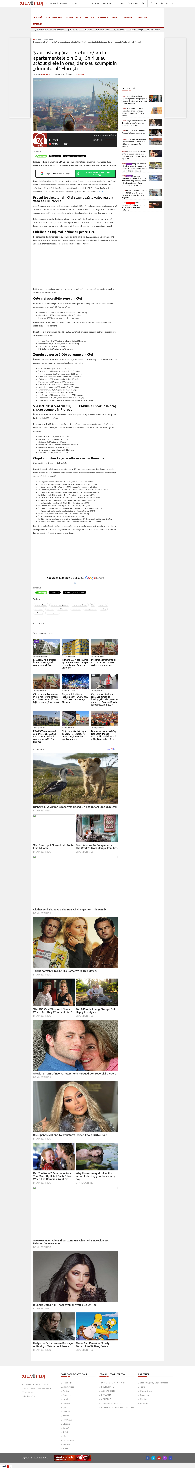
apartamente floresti (80, 605)
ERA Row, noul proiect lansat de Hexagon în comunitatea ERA (44, 662)
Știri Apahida (154, 30)
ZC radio (88, 30)
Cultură (65, 1428)
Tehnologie (67, 1382)
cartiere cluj (103, 605)
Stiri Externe (68, 1440)
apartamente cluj (41, 605)
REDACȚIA (106, 1395)
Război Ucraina (104, 30)
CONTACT (106, 1399)
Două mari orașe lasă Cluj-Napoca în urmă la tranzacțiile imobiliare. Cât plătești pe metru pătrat (104, 735)
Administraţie (73, 17)
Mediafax (144, 1399)
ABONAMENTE (108, 1391)
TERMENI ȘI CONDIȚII (111, 1403)
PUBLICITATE (107, 1387)
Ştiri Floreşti (138, 30)
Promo (65, 1448)
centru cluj (38, 609)
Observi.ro (145, 1395)
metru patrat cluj (90, 609)
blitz (101, 191)
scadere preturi (52, 613)
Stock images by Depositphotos (154, 1382)
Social (65, 1399)
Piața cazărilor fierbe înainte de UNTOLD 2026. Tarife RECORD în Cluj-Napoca (75, 698)
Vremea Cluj (121, 30)
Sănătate (142, 17)
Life (64, 1436)
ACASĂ (38, 17)
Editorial (66, 1444)
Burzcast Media (107, 1463)
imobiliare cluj (62, 609)
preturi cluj (39, 613)
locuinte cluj (76, 609)
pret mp (103, 609)
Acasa (38, 39)
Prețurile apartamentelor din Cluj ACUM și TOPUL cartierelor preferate (103, 662)
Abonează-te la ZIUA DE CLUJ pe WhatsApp (97, 173)
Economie (103, 17)
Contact (120, 3)
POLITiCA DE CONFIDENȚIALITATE (117, 1407)
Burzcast (95, 1463)
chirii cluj (50, 609)
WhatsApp (133, 3)
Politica (65, 1391)
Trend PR (144, 1387)
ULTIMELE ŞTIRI (55, 17)
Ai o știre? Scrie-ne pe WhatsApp (50, 30)
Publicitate (108, 3)
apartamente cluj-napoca (59, 605)
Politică (89, 17)
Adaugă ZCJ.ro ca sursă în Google (57, 173)
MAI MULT (38, 24)
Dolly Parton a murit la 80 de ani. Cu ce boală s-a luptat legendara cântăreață (134, 123)
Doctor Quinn (146, 1391)
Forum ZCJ (67, 1419)
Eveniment (127, 17)
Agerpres (144, 1403)
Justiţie (65, 1415)
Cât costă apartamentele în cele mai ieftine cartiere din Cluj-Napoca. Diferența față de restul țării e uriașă (46, 698)
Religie (65, 1432)
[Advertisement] (75, 266)
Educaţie (66, 1424)
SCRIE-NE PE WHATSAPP (113, 1382)
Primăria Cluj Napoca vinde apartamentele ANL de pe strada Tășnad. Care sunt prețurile (75, 663)
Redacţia (95, 3)
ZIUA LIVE (74, 30)
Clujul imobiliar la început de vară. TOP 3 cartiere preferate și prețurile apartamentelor (74, 735)
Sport (115, 17)
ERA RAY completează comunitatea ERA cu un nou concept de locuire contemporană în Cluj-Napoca (45, 736)
